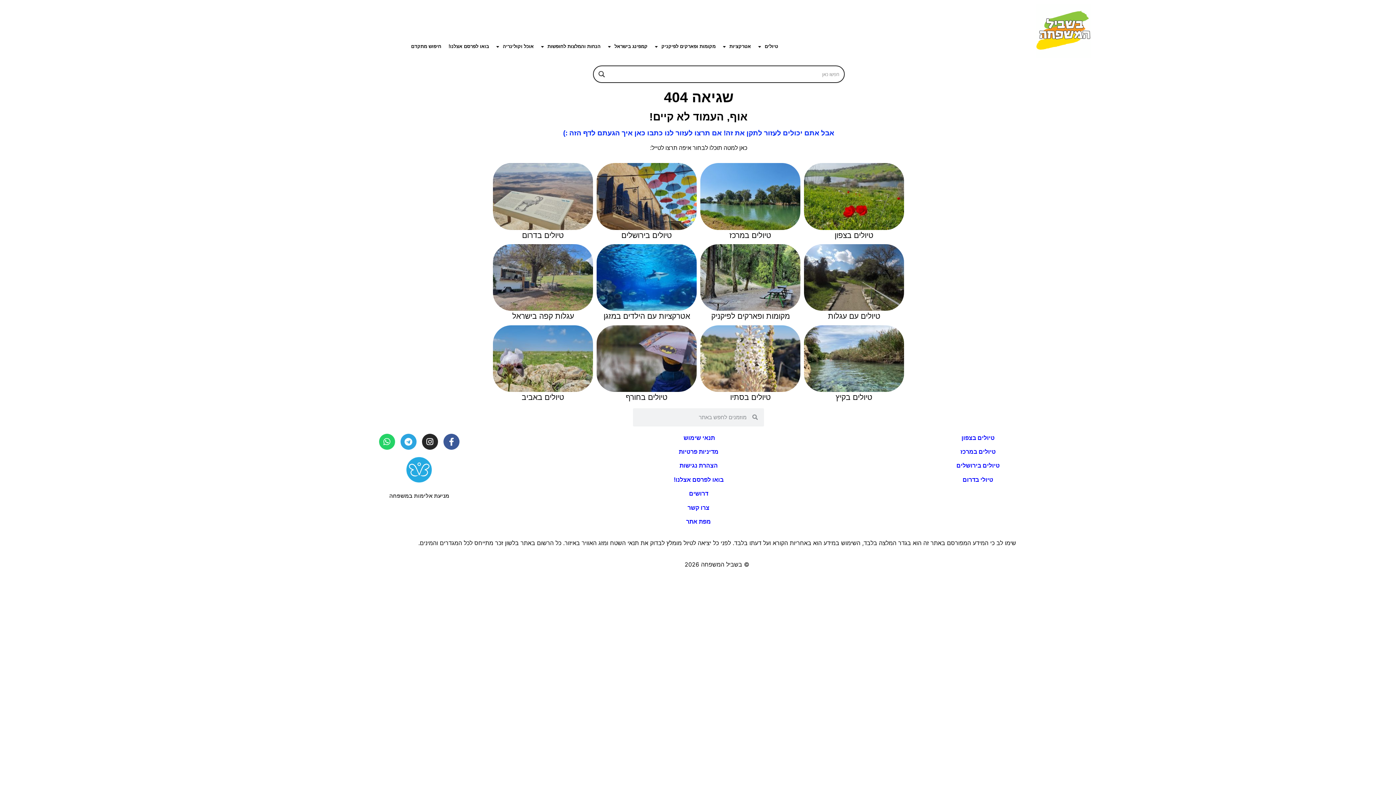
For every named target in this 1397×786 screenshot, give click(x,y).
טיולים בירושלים (978, 466)
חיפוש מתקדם (426, 46)
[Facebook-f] (451, 442)
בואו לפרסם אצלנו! (469, 46)
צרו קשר (698, 508)
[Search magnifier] (602, 74)
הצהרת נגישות (699, 466)
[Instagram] (430, 442)
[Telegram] (409, 442)
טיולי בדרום (978, 480)
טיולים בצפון (978, 438)
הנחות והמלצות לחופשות (574, 46)
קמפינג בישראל (631, 46)
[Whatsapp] (387, 442)
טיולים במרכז (978, 452)
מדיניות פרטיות (699, 452)
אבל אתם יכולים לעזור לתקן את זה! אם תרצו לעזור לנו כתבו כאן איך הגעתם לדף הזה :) (698, 133)
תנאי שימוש (698, 438)
